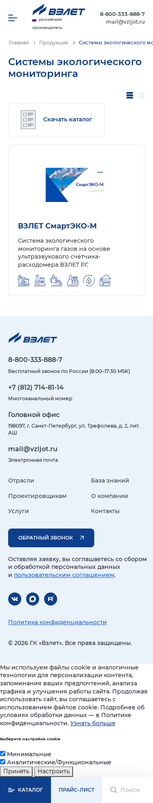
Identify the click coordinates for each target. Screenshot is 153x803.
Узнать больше (92, 723)
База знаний (110, 480)
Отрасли (21, 480)
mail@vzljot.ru (125, 21)
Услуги (18, 511)
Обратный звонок (45, 538)
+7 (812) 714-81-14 (36, 387)
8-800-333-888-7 (122, 14)
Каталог (30, 790)
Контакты (105, 511)
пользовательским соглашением (64, 575)
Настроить (54, 771)
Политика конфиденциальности (57, 622)
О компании (109, 496)
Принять (16, 771)
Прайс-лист (76, 790)
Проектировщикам (37, 496)
